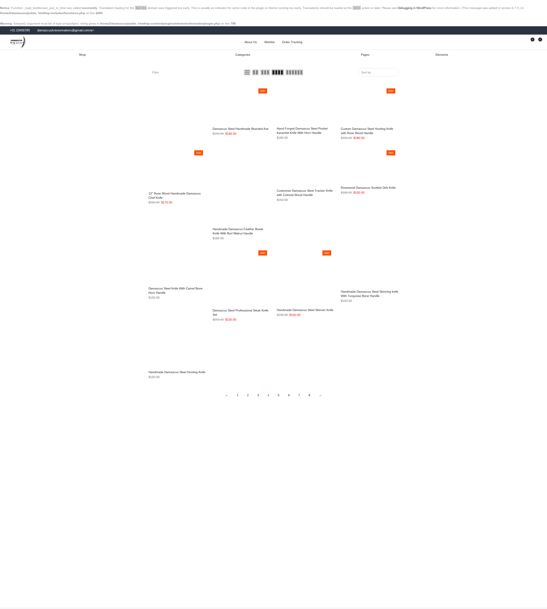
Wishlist (269, 42)
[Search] (514, 42)
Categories (242, 54)
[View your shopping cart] (537, 42)
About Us (250, 42)
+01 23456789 (19, 30)
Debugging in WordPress (414, 8)
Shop (82, 54)
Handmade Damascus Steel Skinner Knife (305, 310)
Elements (441, 54)
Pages (365, 54)
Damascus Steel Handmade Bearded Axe (241, 128)
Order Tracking (292, 42)
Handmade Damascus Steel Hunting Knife (177, 372)
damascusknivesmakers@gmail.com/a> (65, 30)
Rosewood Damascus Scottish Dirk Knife (368, 187)
